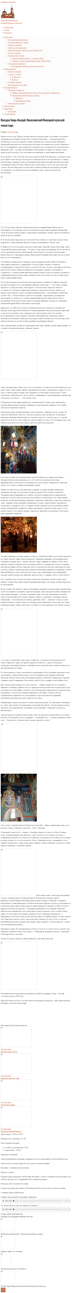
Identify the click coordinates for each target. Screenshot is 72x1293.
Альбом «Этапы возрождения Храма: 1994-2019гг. (31, 61)
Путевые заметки (14, 82)
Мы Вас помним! (14, 72)
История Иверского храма (18, 42)
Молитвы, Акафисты (16, 90)
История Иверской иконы (18, 40)
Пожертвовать (9, 114)
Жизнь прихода (10, 69)
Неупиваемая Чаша (23, 101)
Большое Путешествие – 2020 (10, 1078)
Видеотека (8, 109)
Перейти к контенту (8, 2)
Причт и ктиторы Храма (17, 48)
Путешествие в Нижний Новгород (11, 1131)
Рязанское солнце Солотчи (9, 1052)
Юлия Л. (15, 80)
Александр (16, 77)
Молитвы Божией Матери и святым (25, 95)
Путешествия (13, 132)
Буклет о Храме (14, 53)
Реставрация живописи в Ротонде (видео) (28, 66)
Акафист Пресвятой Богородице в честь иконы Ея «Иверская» (36, 93)
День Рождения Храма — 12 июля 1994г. (28, 58)
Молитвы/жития (10, 87)
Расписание (8, 27)
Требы (6, 30)
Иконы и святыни (14, 45)
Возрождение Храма (16, 56)
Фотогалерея (9, 106)
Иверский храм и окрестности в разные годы (25, 50)
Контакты (8, 33)
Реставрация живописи (17, 64)
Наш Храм (8, 37)
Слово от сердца (14, 74)
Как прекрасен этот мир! (17, 85)
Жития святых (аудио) (17, 103)
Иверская (19, 98)
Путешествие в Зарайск (8, 1105)
